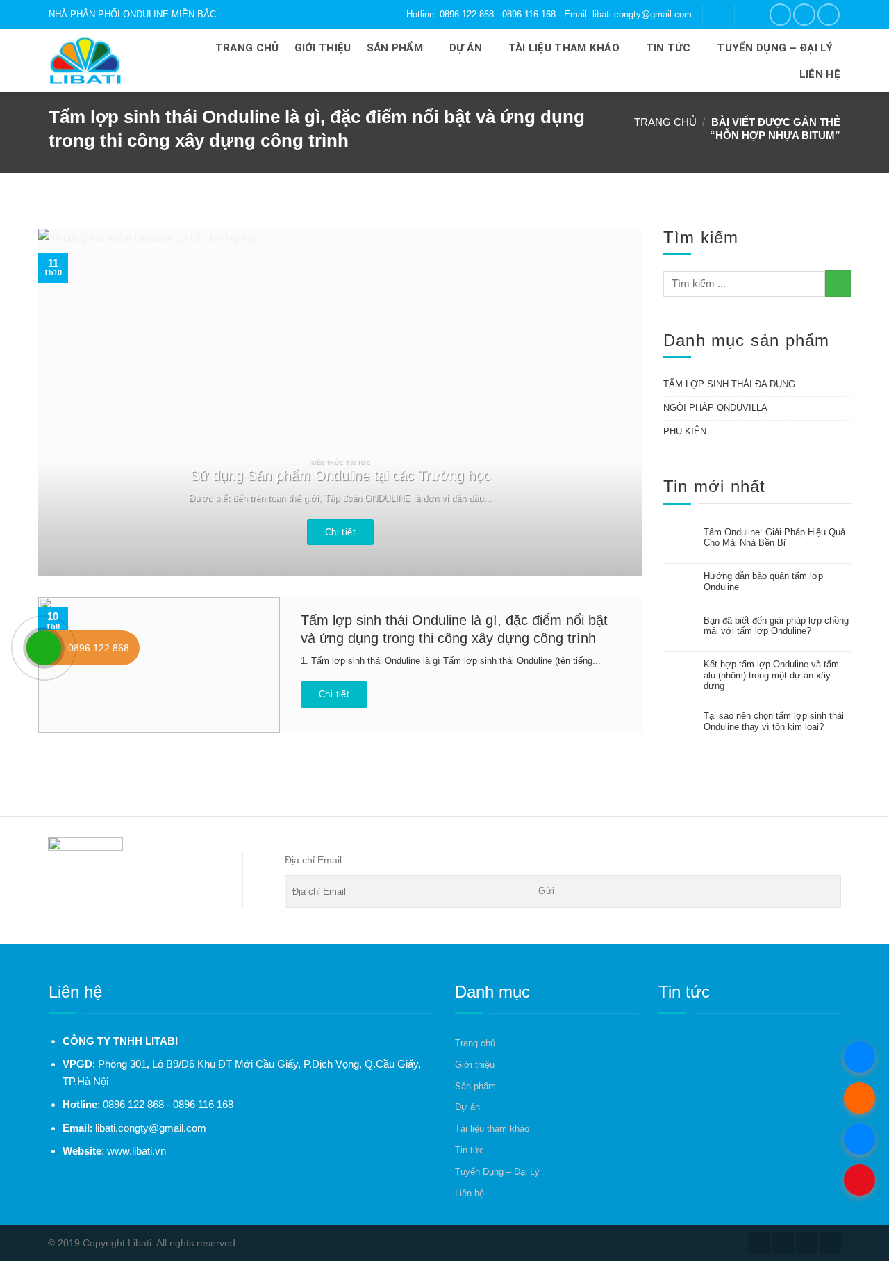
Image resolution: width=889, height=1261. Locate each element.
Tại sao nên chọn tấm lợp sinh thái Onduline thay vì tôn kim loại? (774, 721)
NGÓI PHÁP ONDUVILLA (715, 407)
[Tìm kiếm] (718, 14)
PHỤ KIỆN (684, 431)
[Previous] (68, 402)
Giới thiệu (322, 48)
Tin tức (668, 48)
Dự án (466, 48)
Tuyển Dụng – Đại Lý (775, 48)
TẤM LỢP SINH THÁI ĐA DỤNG (729, 384)
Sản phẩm (395, 48)
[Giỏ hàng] (748, 14)
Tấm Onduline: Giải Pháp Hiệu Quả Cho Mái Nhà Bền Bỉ (774, 537)
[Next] (612, 402)
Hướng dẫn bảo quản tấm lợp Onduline (763, 581)
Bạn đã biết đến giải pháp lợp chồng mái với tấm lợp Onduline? (776, 626)
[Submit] (838, 283)
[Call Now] (43, 647)
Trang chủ (247, 48)
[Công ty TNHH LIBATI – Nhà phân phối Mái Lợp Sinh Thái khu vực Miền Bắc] (101, 60)
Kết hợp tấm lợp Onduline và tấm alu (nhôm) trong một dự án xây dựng (771, 675)
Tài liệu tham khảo (564, 48)
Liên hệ (819, 74)
